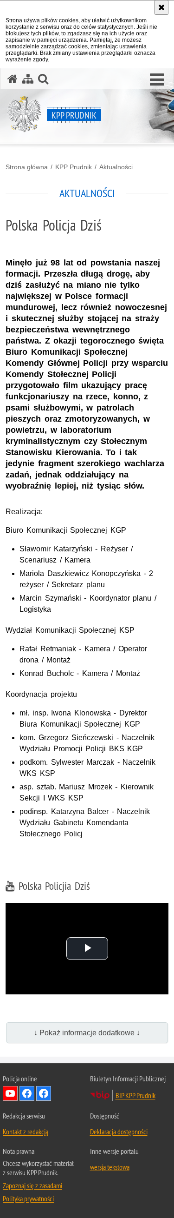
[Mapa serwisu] (27, 79)
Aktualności (116, 167)
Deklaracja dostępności (119, 1131)
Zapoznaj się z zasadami (32, 1185)
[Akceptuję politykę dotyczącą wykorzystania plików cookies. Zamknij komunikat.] (161, 7)
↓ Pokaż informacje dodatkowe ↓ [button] (87, 1033)
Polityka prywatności (28, 1198)
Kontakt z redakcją (25, 1131)
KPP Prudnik (73, 167)
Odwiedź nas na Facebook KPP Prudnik (43, 1093)
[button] (157, 80)
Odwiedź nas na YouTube (10, 1093)
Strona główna (27, 167)
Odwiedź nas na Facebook (26, 1093)
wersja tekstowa (109, 1167)
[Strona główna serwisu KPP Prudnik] (12, 79)
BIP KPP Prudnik (135, 1095)
